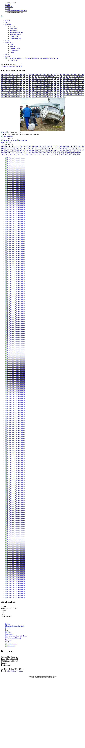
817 (67, 77)
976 (61, 148)
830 (64, 79)
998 (30, 152)
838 (30, 81)
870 (61, 85)
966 (82, 146)
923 (55, 93)
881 (45, 87)
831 (70, 79)
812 (36, 77)
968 (11, 148)
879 (33, 87)
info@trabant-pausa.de (15, 671)
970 (24, 148)
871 (67, 85)
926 (73, 93)
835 (11, 81)
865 (30, 85)
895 (48, 89)
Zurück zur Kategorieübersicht (11, 66)
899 (73, 89)
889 (11, 89)
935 (45, 95)
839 (36, 81)
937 (58, 95)
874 (2, 87)
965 (76, 146)
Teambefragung (15, 38)
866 (36, 85)
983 (20, 150)
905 (27, 91)
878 (27, 87)
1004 (75, 152)
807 (5, 77)
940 (76, 95)
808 (11, 77)
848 (8, 83)
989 (58, 150)
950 (55, 97)
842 (55, 81)
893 (36, 89)
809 (17, 77)
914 (82, 91)
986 (39, 150)
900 (79, 89)
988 (51, 150)
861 (5, 85)
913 (76, 91)
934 (39, 95)
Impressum (9, 634)
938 (64, 95)
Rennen (8, 24)
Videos (12, 46)
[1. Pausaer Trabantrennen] (42, 130)
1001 (51, 152)
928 (2, 95)
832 (76, 79)
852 (33, 83)
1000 (43, 152)
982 (14, 150)
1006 (10, 154)
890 (17, 89)
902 (8, 91)
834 (5, 81)
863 (17, 85)
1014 (74, 154)
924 (61, 93)
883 (58, 87)
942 (5, 97)
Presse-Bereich (15, 48)
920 (36, 93)
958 (33, 146)
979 (79, 148)
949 (48, 97)
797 (27, 75)
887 (82, 87)
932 (27, 95)
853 (39, 83)
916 (11, 93)
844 (67, 81)
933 (33, 95)
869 (55, 85)
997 (24, 152)
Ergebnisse (13, 60)
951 (61, 97)
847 (2, 83)
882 (51, 87)
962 (58, 146)
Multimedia (9, 42)
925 (67, 93)
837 (24, 81)
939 (70, 95)
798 (33, 75)
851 (27, 83)
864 (24, 85)
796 (20, 75)
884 (64, 87)
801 (51, 75)
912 (70, 91)
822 (14, 79)
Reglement (13, 30)
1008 (26, 154)
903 (14, 91)
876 (14, 87)
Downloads (14, 50)
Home (7, 20)
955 (14, 146)
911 (64, 91)
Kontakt (8, 56)
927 (79, 93)
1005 (2, 154)
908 (45, 91)
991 (70, 150)
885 (70, 87)
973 (42, 148)
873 (79, 85)
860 (82, 83)
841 (48, 81)
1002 (59, 152)
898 (67, 89)
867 (42, 85)
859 (76, 83)
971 (30, 148)
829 (58, 79)
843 (61, 81)
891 (24, 89)
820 (2, 79)
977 (67, 148)
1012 (58, 154)
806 (82, 75)
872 (73, 85)
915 (5, 93)
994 (5, 152)
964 (70, 146)
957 (27, 146)
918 (24, 93)
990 (64, 150)
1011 (50, 154)
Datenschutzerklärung (13, 638)
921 (42, 93)
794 (8, 75)
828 (51, 79)
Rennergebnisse (15, 34)
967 (5, 148)
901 (2, 91)
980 (2, 150)
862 (11, 85)
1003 (67, 152)
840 (42, 81)
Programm (13, 28)
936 (51, 95)
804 (70, 75)
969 (17, 148)
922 (48, 93)
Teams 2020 (14, 36)
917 (17, 93)
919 (30, 93)
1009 (34, 154)
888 (5, 89)
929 (8, 95)
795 (14, 75)
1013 (66, 154)
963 (64, 146)
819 (79, 77)
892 (30, 89)
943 (11, 97)
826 (39, 79)
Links (12, 52)
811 (30, 77)
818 (73, 77)
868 (48, 85)
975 (55, 148)
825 (33, 79)
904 (20, 91)
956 (20, 146)
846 (79, 81)
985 (33, 150)
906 (33, 91)
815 (54, 77)
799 (39, 75)
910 (58, 91)
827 (45, 79)
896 (55, 89)
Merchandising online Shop (15, 626)
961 (51, 146)
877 (20, 87)
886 (76, 87)
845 (73, 81)
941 (82, 95)
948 (42, 97)
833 (82, 79)
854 (45, 83)
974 (48, 148)
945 (24, 97)
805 (76, 75)
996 (17, 152)
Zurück (10, 136)
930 (14, 95)
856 (58, 83)
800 (45, 75)
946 (30, 97)
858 (70, 83)
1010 (42, 154)
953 (2, 146)
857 (64, 83)
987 (45, 150)
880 (39, 87)
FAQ (7, 54)
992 (76, 150)
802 (58, 75)
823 (20, 79)
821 (8, 79)
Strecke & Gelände (16, 32)
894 (42, 89)
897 (61, 89)
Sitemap (8, 640)
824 (27, 79)
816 (61, 77)
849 (14, 83)
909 (51, 91)
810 (24, 77)
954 (8, 146)
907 (39, 91)
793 (2, 75)
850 (20, 83)
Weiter (3, 142)
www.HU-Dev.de (41, 677)
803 (64, 75)
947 (36, 97)
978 (73, 148)
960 (45, 146)
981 (8, 150)
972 (36, 148)
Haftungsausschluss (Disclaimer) (16, 636)
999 (36, 152)
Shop (7, 22)
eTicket (12, 26)
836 (17, 81)
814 (48, 77)
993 (82, 150)
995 (11, 152)
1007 (18, 154)
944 (17, 97)
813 (42, 77)
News (7, 40)
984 (27, 150)
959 (39, 146)
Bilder (12, 44)
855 (51, 83)
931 (20, 95)
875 (8, 87)
